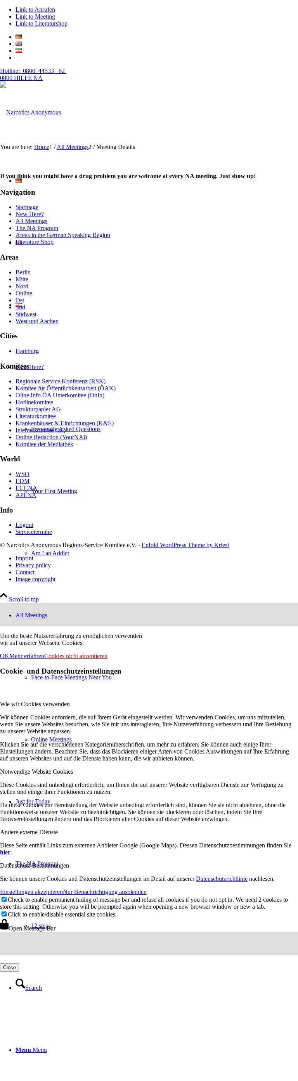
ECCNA (26, 488)
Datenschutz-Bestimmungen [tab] (34, 865)
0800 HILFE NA (33, 74)
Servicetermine (34, 531)
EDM (22, 481)
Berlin (23, 272)
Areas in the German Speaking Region (63, 235)
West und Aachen (37, 321)
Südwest (26, 314)
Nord (22, 286)
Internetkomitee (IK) (41, 430)
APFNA (26, 495)
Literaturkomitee (36, 416)
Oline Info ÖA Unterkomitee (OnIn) (60, 395)
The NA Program (37, 228)
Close (9, 967)
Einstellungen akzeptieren (31, 892)
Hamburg (27, 351)
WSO (22, 474)
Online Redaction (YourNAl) (51, 437)
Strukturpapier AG (38, 409)
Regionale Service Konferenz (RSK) (61, 381)
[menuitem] (157, 988)
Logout (24, 524)
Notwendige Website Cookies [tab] (36, 771)
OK (4, 656)
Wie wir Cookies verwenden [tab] (35, 704)
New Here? (30, 214)
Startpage (27, 207)
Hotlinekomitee (34, 402)
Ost (20, 300)
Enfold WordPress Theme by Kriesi (185, 545)
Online (24, 293)
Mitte (22, 279)
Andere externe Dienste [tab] (29, 832)
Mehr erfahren (26, 656)
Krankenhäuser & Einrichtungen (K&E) (65, 423)
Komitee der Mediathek (44, 444)
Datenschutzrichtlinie (222, 878)
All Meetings (31, 221)
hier (5, 852)
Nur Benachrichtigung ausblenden (105, 892)
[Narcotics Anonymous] (30, 112)
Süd (20, 307)
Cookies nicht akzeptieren (75, 656)
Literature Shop (35, 242)
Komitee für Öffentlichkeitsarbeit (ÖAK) (66, 388)
